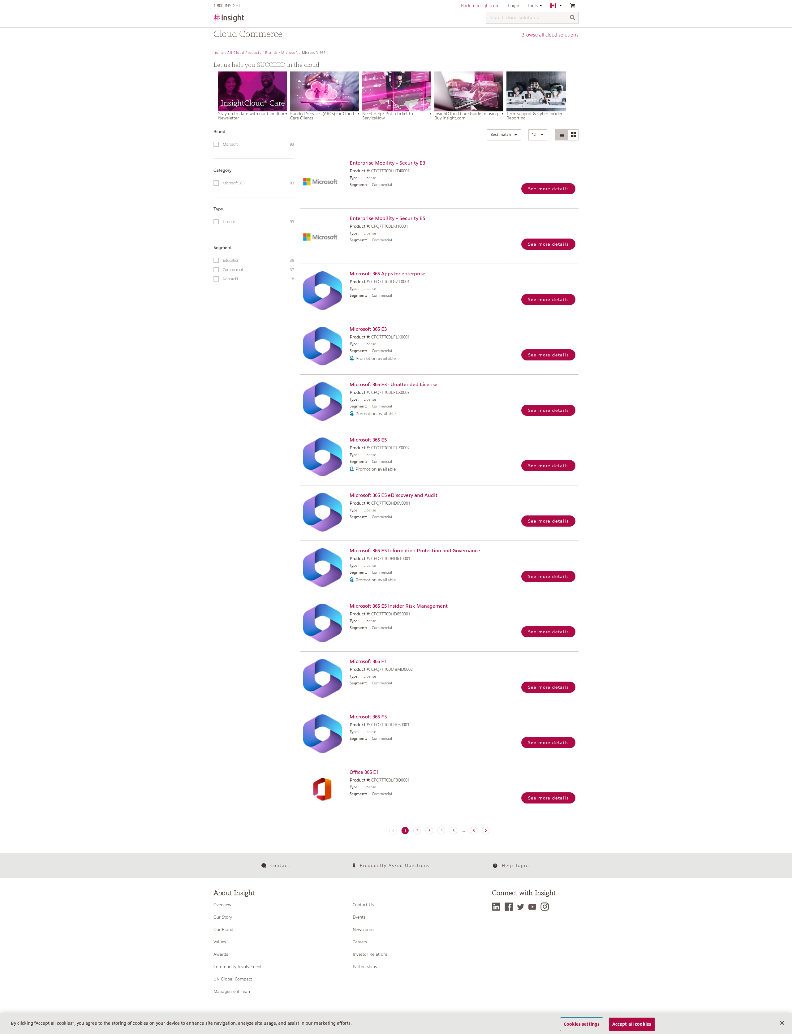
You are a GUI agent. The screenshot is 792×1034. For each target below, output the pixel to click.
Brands (271, 53)
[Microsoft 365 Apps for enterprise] (323, 290)
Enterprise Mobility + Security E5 (387, 218)
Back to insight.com (480, 5)
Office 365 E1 (364, 772)
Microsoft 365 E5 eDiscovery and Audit (393, 495)
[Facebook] (510, 907)
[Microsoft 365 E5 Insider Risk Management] (323, 623)
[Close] (782, 1023)
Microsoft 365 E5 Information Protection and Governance (415, 550)
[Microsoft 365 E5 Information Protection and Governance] (323, 567)
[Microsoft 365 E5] (323, 456)
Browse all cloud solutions (550, 35)
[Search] (572, 18)
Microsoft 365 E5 (368, 439)
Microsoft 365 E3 (368, 329)
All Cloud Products (244, 53)
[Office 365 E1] (323, 789)
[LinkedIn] (497, 907)
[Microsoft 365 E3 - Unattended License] (323, 401)
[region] (396, 1023)
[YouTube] (533, 907)
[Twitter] (522, 907)
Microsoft (289, 53)
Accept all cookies (632, 1024)
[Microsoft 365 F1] (323, 678)
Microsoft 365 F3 (368, 716)
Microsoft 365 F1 (368, 661)
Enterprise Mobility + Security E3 (387, 163)
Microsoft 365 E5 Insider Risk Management (399, 606)
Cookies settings (582, 1024)
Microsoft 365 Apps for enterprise (387, 273)
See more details (548, 188)
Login (513, 5)
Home (218, 53)
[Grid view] (573, 135)
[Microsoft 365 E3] (323, 346)
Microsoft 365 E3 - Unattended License (393, 384)
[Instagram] (546, 907)
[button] (504, 134)
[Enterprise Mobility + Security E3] (323, 180)
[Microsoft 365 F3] (323, 733)
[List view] (561, 135)
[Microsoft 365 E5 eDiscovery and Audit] (323, 512)
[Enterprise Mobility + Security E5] (323, 235)
